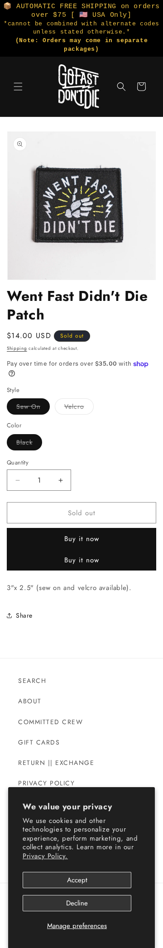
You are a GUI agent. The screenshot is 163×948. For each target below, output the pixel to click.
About (30, 701)
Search (32, 680)
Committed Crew (50, 721)
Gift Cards (39, 742)
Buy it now (81, 539)
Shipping (17, 348)
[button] (18, 87)
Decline (77, 903)
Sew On (33, 408)
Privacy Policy (46, 783)
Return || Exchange (56, 762)
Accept (77, 880)
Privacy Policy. (45, 856)
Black (29, 443)
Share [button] (24, 615)
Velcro (79, 408)
